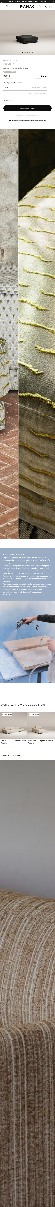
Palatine (11, 60)
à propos (7, 595)
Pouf (16, 60)
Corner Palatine (4, 742)
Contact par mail (40, 120)
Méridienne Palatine (32, 742)
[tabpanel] (27, 27)
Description (8, 100)
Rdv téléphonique (29, 120)
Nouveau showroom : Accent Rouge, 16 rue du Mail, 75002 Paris (27, 1)
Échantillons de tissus (16, 120)
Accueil (5, 60)
